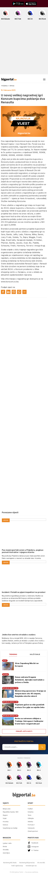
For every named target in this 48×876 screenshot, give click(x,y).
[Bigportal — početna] (9, 79)
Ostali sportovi (33, 831)
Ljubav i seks (7, 843)
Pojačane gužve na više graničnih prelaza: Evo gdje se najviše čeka (29, 706)
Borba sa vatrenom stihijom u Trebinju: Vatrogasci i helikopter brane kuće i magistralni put (29, 721)
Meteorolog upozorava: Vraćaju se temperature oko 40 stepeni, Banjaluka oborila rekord (30, 693)
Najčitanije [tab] (35, 654)
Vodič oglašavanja (17, 866)
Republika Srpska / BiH (10, 812)
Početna (4, 86)
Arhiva (12, 86)
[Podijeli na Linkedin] (8, 292)
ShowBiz (6, 850)
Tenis (29, 815)
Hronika (5, 821)
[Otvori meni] (44, 79)
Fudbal (30, 809)
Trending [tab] (13, 654)
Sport (30, 803)
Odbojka (31, 818)
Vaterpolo (31, 828)
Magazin (7, 838)
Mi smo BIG (41, 863)
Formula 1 (31, 825)
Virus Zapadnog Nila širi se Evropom (27, 664)
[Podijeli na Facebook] (3, 292)
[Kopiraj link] (24, 292)
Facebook (34, 843)
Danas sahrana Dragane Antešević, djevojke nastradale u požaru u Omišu (29, 679)
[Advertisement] (24, 48)
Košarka (30, 812)
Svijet (5, 818)
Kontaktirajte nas (31, 866)
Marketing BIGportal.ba (27, 863)
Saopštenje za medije (10, 828)
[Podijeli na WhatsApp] (19, 292)
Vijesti (6, 803)
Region (5, 815)
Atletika (30, 821)
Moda (5, 846)
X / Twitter (35, 850)
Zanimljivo (6, 853)
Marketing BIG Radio (10, 863)
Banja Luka (6, 809)
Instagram (35, 847)
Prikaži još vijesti (24, 731)
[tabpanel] (24, 696)
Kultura (5, 825)
